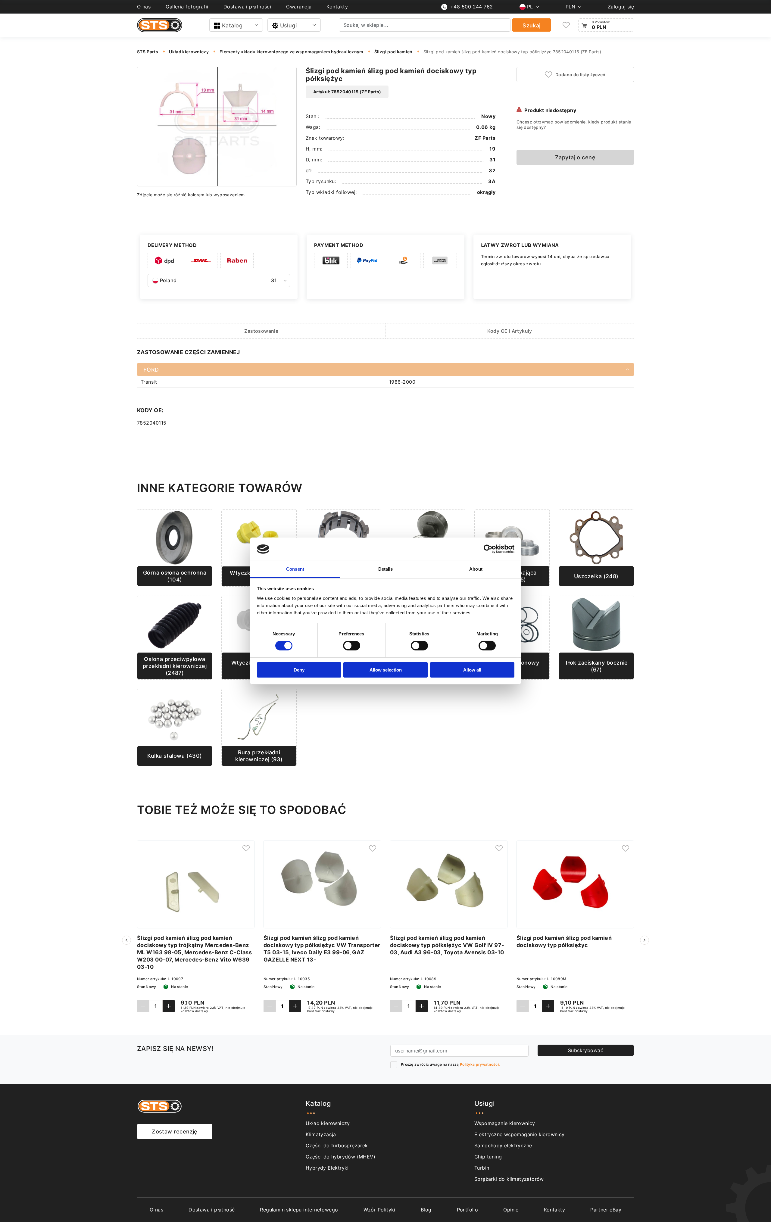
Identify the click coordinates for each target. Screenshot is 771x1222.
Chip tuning (488, 1157)
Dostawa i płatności (247, 7)
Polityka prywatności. (480, 1064)
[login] (246, 848)
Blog (426, 1210)
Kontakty (337, 7)
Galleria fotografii (187, 7)
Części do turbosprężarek (337, 1146)
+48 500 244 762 (471, 7)
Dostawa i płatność (212, 1210)
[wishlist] (566, 25)
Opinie (510, 1210)
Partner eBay (605, 1210)
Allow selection (386, 669)
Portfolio (467, 1210)
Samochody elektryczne (503, 1146)
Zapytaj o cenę (575, 157)
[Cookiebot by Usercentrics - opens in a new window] (488, 548)
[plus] (169, 1006)
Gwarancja (298, 7)
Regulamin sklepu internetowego (299, 1210)
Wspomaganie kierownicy (504, 1123)
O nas (144, 7)
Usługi (288, 25)
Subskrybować (585, 1050)
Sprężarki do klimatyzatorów (509, 1179)
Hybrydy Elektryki (327, 1168)
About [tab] (475, 569)
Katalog (232, 25)
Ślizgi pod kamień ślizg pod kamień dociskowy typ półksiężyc (564, 941)
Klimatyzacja (321, 1134)
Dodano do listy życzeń (580, 74)
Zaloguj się (621, 7)
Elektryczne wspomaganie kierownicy (519, 1134)
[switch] (351, 645)
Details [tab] (385, 569)
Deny (299, 669)
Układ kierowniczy (328, 1123)
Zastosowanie (261, 331)
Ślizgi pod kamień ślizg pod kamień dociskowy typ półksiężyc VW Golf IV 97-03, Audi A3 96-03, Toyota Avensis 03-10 (447, 945)
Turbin (481, 1168)
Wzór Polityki (379, 1210)
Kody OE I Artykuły (509, 331)
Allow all (472, 669)
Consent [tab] (295, 569)
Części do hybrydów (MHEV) (340, 1157)
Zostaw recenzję (175, 1131)
